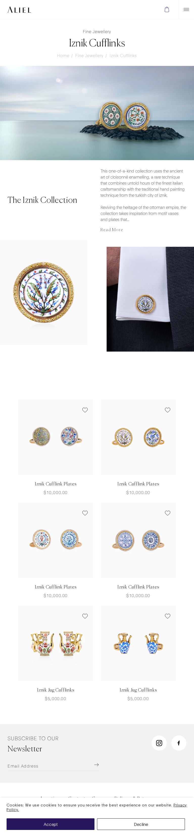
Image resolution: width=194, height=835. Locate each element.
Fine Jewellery (89, 55)
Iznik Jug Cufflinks (55, 690)
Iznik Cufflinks (123, 55)
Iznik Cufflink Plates (55, 484)
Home (63, 55)
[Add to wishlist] (85, 410)
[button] (167, 9)
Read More (112, 230)
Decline (141, 824)
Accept (51, 824)
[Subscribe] (90, 764)
